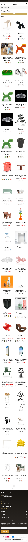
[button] (26, 4)
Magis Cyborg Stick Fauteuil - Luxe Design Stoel (21, 429)
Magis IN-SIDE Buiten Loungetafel (21, 199)
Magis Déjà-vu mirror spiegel (21, 246)
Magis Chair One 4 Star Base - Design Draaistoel (20, 405)
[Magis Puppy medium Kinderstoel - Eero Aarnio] (7, 96)
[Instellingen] (23, 4)
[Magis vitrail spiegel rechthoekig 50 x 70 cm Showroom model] (7, 351)
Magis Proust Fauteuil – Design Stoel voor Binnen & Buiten (21, 452)
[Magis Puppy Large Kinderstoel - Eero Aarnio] (21, 49)
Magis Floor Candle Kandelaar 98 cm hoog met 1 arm (21, 291)
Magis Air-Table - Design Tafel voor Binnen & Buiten (7, 452)
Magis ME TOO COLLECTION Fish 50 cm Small (20, 269)
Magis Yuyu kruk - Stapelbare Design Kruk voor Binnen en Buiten (7, 34)
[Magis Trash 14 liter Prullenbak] (21, 143)
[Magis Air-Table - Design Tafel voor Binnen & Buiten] (7, 443)
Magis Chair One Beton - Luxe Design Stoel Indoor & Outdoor (21, 382)
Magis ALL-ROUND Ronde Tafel (20, 176)
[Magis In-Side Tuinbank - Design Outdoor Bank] (7, 190)
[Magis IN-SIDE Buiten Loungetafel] (21, 190)
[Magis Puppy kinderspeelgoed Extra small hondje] (21, 25)
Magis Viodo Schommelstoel (20, 336)
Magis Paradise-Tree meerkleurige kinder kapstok (20, 223)
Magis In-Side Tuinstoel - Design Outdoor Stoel (7, 223)
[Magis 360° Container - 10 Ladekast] (21, 303)
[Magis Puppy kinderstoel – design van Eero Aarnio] (7, 143)
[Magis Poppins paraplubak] (7, 303)
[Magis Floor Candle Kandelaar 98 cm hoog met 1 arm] (21, 282)
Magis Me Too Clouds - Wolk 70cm (7, 128)
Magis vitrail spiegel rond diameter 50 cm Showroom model (21, 360)
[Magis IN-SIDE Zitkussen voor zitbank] (7, 467)
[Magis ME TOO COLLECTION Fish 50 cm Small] (21, 260)
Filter (14, 13)
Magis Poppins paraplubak (7, 312)
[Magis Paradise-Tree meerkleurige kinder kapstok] (21, 214)
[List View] (4, 16)
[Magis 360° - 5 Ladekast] (7, 167)
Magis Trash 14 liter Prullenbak (20, 152)
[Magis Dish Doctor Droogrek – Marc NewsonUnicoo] (7, 72)
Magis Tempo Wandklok (20, 80)
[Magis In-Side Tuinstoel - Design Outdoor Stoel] (7, 214)
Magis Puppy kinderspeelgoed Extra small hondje (21, 34)
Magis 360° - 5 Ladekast (7, 175)
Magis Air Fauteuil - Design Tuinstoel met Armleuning (7, 382)
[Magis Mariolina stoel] (7, 237)
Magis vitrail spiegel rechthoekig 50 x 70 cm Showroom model (7, 360)
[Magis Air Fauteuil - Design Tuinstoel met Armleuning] (7, 373)
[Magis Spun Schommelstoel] (7, 327)
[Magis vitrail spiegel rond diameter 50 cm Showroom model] (21, 351)
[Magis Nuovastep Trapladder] (21, 119)
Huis (2, 7)
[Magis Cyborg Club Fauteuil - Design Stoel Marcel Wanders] (7, 396)
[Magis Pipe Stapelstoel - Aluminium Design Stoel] (7, 420)
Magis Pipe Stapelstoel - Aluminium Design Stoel (7, 429)
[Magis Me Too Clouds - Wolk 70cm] (7, 119)
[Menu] (1, 4)
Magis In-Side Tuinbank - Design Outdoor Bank (7, 199)
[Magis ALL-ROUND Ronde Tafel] (21, 167)
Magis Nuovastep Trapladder (21, 128)
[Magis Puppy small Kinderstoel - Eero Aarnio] (7, 49)
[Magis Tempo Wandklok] (21, 72)
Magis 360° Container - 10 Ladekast (21, 313)
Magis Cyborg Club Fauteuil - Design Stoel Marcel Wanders (7, 405)
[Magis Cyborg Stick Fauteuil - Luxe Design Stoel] (21, 420)
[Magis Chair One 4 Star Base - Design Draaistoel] (21, 396)
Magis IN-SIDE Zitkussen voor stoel (20, 476)
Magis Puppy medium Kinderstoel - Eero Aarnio (7, 105)
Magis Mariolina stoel (7, 246)
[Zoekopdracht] (4, 4)
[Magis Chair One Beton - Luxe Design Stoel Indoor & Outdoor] (21, 373)
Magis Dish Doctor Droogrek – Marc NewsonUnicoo (7, 81)
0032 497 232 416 (6, 501)
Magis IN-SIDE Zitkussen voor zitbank (7, 476)
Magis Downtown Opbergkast (7, 291)
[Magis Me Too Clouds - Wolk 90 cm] (7, 260)
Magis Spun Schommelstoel (7, 336)
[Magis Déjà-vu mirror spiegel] (21, 237)
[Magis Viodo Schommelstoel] (21, 327)
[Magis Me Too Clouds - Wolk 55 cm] (21, 96)
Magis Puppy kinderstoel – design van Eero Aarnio (7, 152)
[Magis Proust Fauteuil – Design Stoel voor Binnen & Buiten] (21, 443)
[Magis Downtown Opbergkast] (7, 282)
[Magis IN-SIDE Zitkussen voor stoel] (21, 467)
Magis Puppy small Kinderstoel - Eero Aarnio (7, 58)
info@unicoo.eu (6, 503)
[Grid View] (2, 16)
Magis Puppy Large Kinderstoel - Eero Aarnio (20, 58)
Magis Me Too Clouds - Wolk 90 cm (7, 269)
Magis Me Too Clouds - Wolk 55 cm (21, 105)
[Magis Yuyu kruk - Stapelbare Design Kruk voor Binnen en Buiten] (7, 25)
